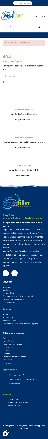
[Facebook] (6, 273)
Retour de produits (10, 320)
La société (7, 287)
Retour (6, 82)
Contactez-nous (24, 3)
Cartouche (7, 338)
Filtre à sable (8, 347)
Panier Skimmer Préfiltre (12, 344)
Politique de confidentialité (13, 299)
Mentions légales (9, 293)
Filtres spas (7, 363)
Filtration (6, 353)
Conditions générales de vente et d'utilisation (20, 296)
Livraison (6, 290)
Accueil (5, 314)
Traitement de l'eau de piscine (14, 357)
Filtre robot (7, 350)
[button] (24, 119)
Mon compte (8, 317)
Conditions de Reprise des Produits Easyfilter (20, 323)
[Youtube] (14, 273)
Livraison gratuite (24, 109)
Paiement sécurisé (24, 137)
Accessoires (7, 360)
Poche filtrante (8, 341)
